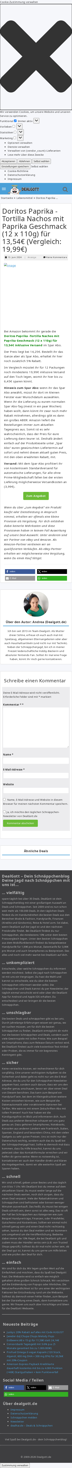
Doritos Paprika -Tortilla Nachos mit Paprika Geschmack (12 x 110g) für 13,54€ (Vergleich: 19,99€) (34, 230)
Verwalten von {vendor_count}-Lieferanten (34, 150)
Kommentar (12, 704)
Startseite (7, 198)
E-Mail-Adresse (14, 769)
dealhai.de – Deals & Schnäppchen (32, 1425)
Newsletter (17, 1421)
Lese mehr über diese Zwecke (26, 154)
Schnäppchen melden (24, 1417)
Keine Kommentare (56, 257)
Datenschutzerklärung (21, 175)
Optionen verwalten (20, 142)
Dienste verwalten (19, 147)
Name (8, 754)
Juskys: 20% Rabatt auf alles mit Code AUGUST (35, 1332)
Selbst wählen (41, 161)
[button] (36, 57)
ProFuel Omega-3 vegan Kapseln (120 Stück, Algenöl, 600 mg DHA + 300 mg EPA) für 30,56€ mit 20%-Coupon (35, 1356)
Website (8, 784)
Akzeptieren (8, 161)
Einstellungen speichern (15, 166)
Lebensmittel (25, 198)
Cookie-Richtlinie (18, 171)
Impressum (15, 179)
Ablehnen (24, 161)
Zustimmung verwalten (15, 1465)
